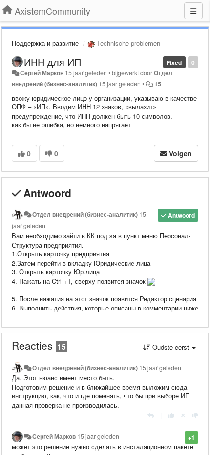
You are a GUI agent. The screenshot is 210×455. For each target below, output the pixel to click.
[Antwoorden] (150, 415)
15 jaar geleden (160, 367)
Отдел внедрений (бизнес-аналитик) (85, 214)
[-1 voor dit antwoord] (195, 415)
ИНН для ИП (52, 62)
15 (157, 84)
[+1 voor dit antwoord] (171, 415)
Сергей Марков (41, 72)
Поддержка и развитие (45, 43)
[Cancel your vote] (183, 415)
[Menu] (193, 10)
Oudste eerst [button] (170, 347)
